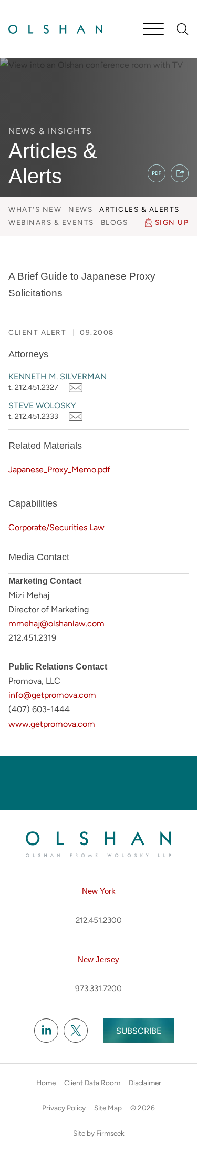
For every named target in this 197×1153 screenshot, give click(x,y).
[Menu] (153, 30)
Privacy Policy (64, 1108)
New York (99, 891)
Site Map (108, 1108)
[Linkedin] (46, 1031)
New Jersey (98, 959)
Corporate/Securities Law (56, 527)
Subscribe (138, 1031)
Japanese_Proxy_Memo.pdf (59, 470)
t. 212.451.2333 (33, 416)
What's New (34, 209)
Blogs (114, 222)
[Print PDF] (156, 173)
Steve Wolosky (42, 405)
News (80, 209)
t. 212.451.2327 (33, 387)
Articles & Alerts (139, 209)
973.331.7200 (98, 988)
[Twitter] (76, 1031)
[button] (180, 173)
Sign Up (172, 222)
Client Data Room (92, 1082)
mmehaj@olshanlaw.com (56, 624)
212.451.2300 (99, 920)
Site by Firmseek (99, 1133)
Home (46, 1082)
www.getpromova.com (51, 724)
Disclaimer (145, 1082)
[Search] (183, 29)
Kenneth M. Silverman (57, 377)
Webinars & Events (51, 222)
